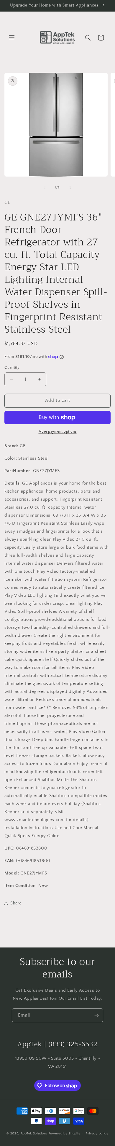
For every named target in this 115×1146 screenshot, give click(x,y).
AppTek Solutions (34, 1133)
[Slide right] (70, 187)
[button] (11, 37)
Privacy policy (97, 1133)
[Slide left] (44, 187)
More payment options (58, 432)
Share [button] (16, 903)
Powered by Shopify (64, 1133)
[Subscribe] (96, 1015)
